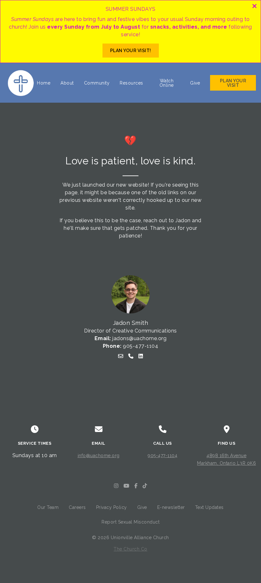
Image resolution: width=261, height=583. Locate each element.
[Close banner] (254, 7)
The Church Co (130, 549)
